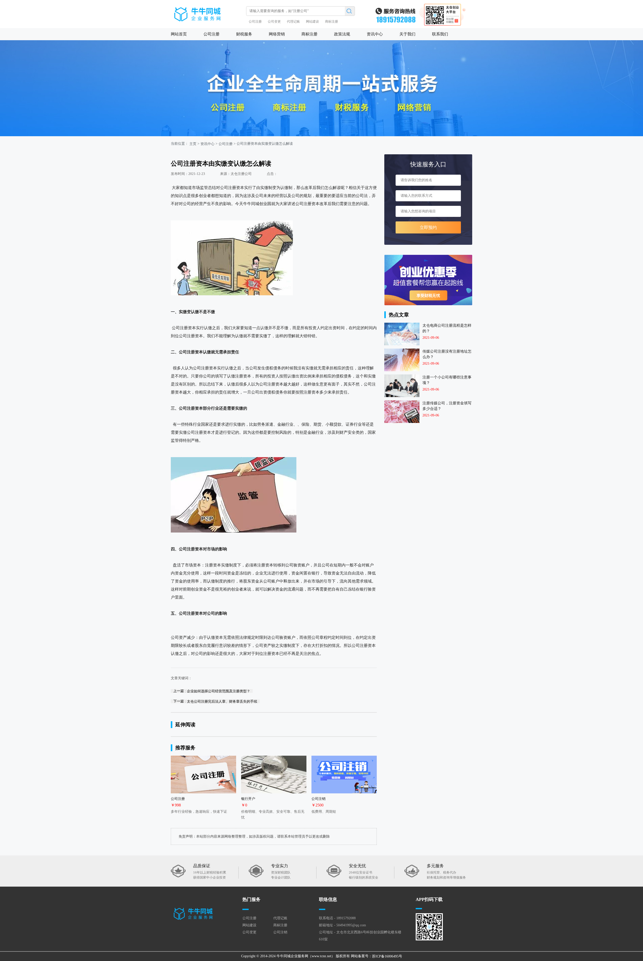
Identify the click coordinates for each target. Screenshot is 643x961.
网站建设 (312, 21)
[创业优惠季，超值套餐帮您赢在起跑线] (428, 280)
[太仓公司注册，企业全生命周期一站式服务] (321, 88)
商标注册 (331, 21)
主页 (192, 144)
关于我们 (407, 34)
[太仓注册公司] (207, 12)
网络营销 (277, 34)
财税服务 (244, 34)
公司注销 (280, 932)
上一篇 (211, 691)
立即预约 (428, 227)
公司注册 (255, 21)
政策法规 (342, 34)
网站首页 (179, 34)
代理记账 (293, 21)
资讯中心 (375, 34)
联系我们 (440, 34)
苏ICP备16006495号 (387, 956)
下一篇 (215, 701)
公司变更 (274, 21)
